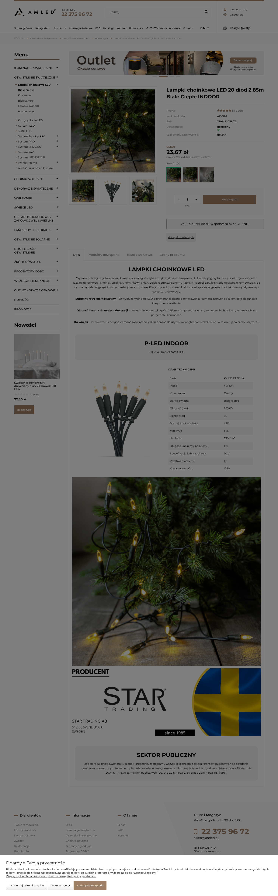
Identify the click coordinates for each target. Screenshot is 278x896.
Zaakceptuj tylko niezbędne (26, 885)
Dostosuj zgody (60, 885)
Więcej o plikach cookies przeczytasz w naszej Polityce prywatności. (51, 876)
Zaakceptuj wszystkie (90, 885)
